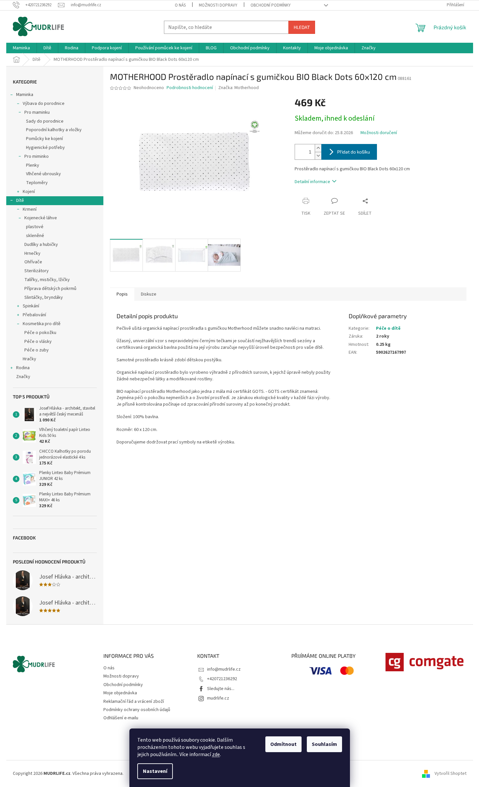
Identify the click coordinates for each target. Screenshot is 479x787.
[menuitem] (21, 48)
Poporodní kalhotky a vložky (54, 130)
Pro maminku (37, 112)
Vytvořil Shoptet (450, 773)
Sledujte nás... (220, 688)
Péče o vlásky (38, 341)
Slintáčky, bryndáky (43, 297)
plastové (34, 227)
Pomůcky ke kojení (44, 138)
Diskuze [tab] (148, 294)
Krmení (30, 209)
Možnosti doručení (378, 133)
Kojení (29, 191)
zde (216, 754)
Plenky (32, 165)
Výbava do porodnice (44, 103)
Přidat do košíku (353, 152)
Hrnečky (32, 253)
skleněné (35, 235)
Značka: (238, 87)
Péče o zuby (36, 350)
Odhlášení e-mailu (120, 718)
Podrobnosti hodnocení (190, 88)
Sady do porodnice (45, 121)
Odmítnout (283, 744)
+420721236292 (222, 679)
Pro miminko (36, 156)
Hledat (302, 27)
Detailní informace (312, 182)
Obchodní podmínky (271, 5)
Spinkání (31, 306)
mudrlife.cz (218, 698)
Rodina (23, 368)
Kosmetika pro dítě (42, 324)
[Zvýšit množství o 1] (318, 148)
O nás (180, 5)
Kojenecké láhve (40, 218)
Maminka (24, 94)
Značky (23, 376)
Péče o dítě (388, 328)
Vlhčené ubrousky (43, 174)
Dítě (20, 200)
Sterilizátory (36, 271)
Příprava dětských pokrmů (50, 288)
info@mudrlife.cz (224, 669)
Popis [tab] (122, 294)
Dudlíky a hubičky (41, 244)
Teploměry (37, 182)
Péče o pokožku (40, 332)
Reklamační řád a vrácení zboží (133, 701)
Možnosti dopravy (218, 5)
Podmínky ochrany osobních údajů (136, 709)
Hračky (29, 359)
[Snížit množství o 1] (318, 155)
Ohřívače (33, 262)
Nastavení (155, 771)
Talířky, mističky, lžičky (47, 279)
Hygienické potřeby (45, 147)
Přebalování (34, 315)
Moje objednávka (120, 693)
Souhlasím (324, 744)
